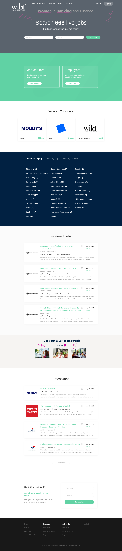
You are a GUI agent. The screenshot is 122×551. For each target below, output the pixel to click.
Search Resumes (49, 531)
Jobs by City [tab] (52, 159)
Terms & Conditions (31, 535)
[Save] (82, 246)
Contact (27, 527)
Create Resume (67, 531)
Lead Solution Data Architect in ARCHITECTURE (59, 268)
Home (26, 524)
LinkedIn (87, 524)
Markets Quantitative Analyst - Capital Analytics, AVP (60, 444)
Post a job (72, 83)
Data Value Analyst (47, 389)
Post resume (34, 83)
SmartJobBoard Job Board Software (69, 545)
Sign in (98, 4)
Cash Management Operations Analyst (55, 406)
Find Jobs (93, 37)
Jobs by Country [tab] (70, 159)
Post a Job (47, 527)
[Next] (108, 128)
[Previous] (13, 128)
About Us (27, 531)
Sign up (108, 3)
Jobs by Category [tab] (34, 159)
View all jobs (61, 462)
